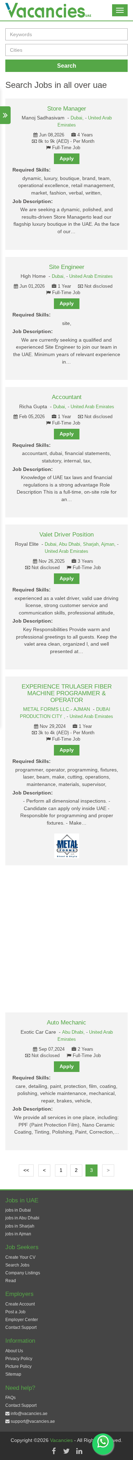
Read (10, 1280)
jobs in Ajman (18, 1233)
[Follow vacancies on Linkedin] (79, 1451)
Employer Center (21, 1319)
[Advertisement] (66, 938)
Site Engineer (66, 267)
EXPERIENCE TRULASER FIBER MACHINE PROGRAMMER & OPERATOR (67, 693)
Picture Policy (18, 1366)
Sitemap (13, 1374)
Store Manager (66, 108)
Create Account (20, 1304)
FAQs (10, 1397)
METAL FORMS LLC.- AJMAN (56, 709)
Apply (67, 158)
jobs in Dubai (18, 1210)
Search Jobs (17, 1265)
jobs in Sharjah (19, 1226)
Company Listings (22, 1272)
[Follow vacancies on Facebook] (54, 1451)
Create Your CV (20, 1257)
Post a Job (15, 1311)
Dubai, (78, 118)
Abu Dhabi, (71, 544)
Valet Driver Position (66, 534)
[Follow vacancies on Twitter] (66, 1451)
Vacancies (62, 1440)
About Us (14, 1350)
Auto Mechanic (66, 1022)
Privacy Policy (18, 1358)
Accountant (67, 397)
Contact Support (21, 1327)
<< (26, 1170)
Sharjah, (92, 544)
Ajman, (109, 544)
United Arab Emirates (91, 276)
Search (66, 66)
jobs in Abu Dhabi (22, 1217)
